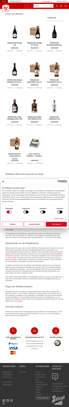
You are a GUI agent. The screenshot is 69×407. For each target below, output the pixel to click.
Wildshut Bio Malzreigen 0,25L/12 (34, 81)
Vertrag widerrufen (43, 398)
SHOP (4, 1)
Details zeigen (59, 218)
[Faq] (13, 344)
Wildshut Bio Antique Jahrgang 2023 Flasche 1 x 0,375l (15, 81)
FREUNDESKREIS (15, 1)
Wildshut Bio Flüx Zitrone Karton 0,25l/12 (14, 155)
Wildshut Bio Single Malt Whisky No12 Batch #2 (34, 118)
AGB (37, 379)
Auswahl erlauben (34, 224)
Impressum (39, 387)
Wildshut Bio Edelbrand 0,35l (54, 118)
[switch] (26, 212)
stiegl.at (38, 392)
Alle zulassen (56, 224)
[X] (8, 400)
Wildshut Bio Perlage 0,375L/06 (34, 44)
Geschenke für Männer (13, 256)
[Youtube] (11, 400)
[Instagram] (4, 403)
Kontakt (38, 389)
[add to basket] (18, 51)
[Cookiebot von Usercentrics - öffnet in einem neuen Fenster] (59, 181)
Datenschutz (39, 382)
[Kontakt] (55, 376)
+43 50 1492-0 (7, 382)
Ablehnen (13, 224)
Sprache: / (62, 1)
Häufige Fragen (40, 374)
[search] (51, 6)
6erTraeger (22, 372)
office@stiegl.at (7, 384)
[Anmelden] (57, 6)
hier (54, 389)
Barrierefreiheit (40, 377)
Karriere (38, 372)
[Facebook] (4, 400)
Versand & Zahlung (41, 384)
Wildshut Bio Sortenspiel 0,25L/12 (54, 81)
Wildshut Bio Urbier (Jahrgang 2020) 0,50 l (15, 118)
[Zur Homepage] (5, 8)
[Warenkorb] (61, 6)
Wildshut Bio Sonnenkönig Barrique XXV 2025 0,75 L (54, 44)
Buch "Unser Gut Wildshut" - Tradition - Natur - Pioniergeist (34, 155)
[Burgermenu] (65, 6)
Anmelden (39, 394)
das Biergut (18, 301)
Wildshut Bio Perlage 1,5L (14, 44)
